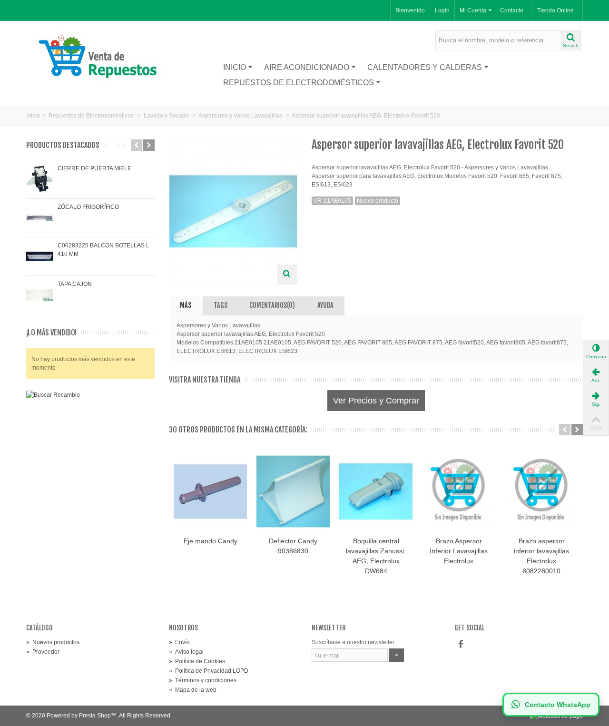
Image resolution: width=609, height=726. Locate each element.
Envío (179, 642)
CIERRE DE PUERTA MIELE (94, 168)
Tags (220, 305)
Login (442, 10)
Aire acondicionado (306, 67)
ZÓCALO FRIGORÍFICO (88, 207)
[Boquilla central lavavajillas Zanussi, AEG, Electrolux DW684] (376, 491)
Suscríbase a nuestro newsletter (353, 642)
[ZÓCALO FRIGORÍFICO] (39, 218)
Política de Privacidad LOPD (208, 670)
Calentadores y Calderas (424, 67)
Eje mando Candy (210, 541)
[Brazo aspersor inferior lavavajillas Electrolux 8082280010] (541, 491)
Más (185, 305)
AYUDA (325, 305)
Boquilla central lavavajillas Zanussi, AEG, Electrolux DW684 (376, 556)
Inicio (234, 67)
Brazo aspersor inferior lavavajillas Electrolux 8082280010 (541, 556)
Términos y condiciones (202, 680)
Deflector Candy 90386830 (293, 546)
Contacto (511, 10)
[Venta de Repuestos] (101, 58)
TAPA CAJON (75, 284)
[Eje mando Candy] (210, 491)
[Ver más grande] (287, 275)
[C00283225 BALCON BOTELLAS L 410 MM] (39, 256)
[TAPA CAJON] (39, 295)
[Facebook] (460, 644)
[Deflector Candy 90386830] (293, 491)
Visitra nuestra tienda (204, 379)
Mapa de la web (192, 690)
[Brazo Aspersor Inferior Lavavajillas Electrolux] (458, 491)
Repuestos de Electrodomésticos (298, 82)
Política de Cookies (197, 661)
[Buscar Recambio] (90, 482)
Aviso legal (186, 651)
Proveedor (42, 651)
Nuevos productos (52, 642)
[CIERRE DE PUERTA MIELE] (39, 179)
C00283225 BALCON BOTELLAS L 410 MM (103, 249)
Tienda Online (555, 10)
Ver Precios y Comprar (376, 400)
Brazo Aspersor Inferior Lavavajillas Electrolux (459, 551)
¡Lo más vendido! (51, 332)
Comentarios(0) (272, 305)
